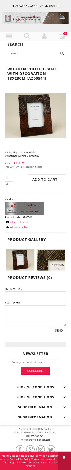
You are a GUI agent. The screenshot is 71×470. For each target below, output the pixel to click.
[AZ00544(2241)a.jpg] (51, 259)
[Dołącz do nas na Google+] (30, 449)
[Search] (62, 53)
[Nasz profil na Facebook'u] (20, 449)
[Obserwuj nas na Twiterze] (51, 449)
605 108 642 (37, 436)
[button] (9, 36)
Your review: (13, 302)
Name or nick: (14, 288)
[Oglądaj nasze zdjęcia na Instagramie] (40, 449)
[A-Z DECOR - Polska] (24, 208)
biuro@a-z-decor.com (38, 439)
